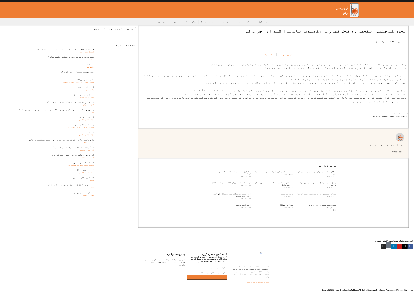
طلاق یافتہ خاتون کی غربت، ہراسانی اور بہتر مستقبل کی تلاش (61, 140)
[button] (404, 114)
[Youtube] (399, 246)
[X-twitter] (405, 246)
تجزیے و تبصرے (227, 22)
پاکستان (250, 22)
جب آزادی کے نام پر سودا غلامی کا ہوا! (73, 147)
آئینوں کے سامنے (85, 117)
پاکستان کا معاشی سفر (82, 124)
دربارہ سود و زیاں (84, 192)
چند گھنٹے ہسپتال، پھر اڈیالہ (322, 205)
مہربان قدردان (86, 132)
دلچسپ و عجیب (164, 22)
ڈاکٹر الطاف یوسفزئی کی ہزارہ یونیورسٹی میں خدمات (65, 49)
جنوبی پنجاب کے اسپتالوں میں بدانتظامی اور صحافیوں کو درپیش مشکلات (56, 109)
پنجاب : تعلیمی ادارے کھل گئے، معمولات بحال (316, 194)
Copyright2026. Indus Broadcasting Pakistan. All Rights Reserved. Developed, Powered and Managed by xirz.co (367, 290)
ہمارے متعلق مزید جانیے (258, 282)
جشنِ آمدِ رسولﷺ (287, 205)
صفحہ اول (263, 22)
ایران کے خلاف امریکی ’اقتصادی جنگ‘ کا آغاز (231, 183)
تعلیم (177, 22)
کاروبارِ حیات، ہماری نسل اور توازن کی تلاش (70, 102)
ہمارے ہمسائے (190, 22)
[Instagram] (383, 246)
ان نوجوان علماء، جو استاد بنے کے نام (73, 155)
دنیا (240, 22)
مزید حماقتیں (287, 194)
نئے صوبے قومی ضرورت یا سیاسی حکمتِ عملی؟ (274, 172)
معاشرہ (150, 22)
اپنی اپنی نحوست (243, 205)
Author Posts (397, 152)
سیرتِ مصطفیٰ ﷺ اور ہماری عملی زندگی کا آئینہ (69, 185)
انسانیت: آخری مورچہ (82, 162)
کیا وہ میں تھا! (85, 170)
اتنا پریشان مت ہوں (83, 177)
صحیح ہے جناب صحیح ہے (82, 94)
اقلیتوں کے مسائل (209, 22)
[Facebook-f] (410, 246)
